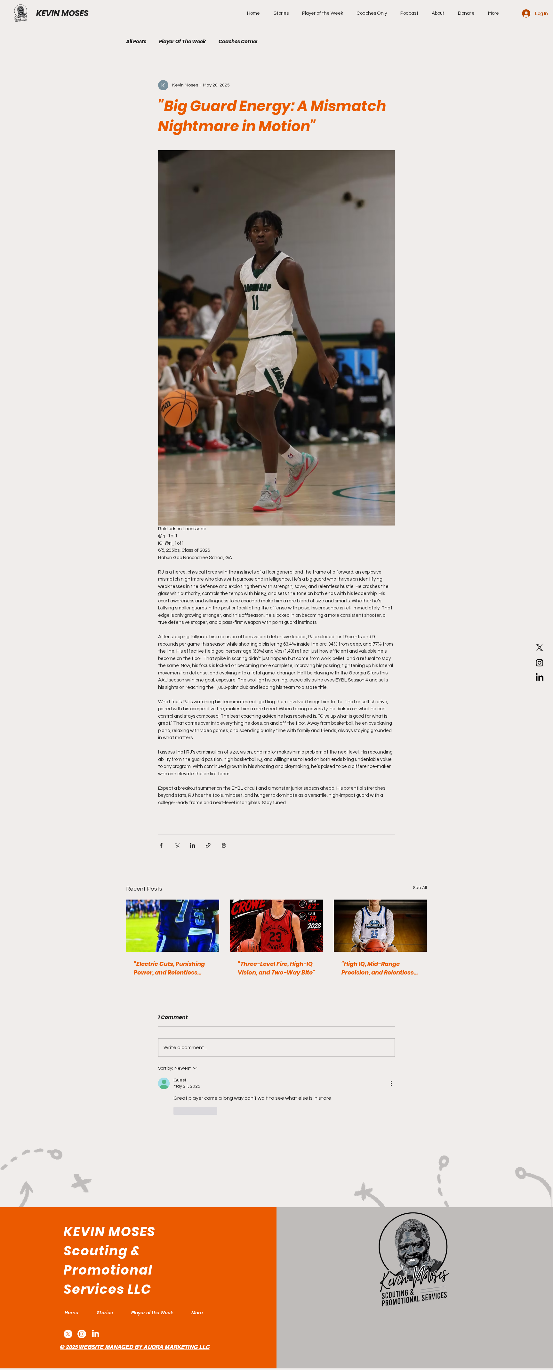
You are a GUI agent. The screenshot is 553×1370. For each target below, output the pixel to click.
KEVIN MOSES (62, 13)
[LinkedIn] (539, 677)
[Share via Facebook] (161, 845)
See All (420, 887)
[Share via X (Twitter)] (177, 845)
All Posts (136, 42)
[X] (539, 647)
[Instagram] (539, 662)
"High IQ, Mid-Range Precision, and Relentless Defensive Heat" (377, 968)
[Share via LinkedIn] (192, 845)
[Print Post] (224, 845)
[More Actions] (391, 1083)
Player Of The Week (182, 42)
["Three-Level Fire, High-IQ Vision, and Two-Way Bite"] (276, 926)
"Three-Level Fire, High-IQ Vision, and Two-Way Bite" (276, 968)
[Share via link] (208, 845)
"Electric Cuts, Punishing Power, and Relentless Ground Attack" (169, 968)
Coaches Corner (238, 42)
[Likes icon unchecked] (177, 1111)
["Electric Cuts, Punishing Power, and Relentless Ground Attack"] (172, 926)
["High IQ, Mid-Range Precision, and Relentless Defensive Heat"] (380, 926)
